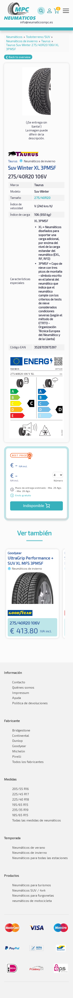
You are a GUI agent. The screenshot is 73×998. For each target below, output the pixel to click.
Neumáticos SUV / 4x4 (28, 890)
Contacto (18, 682)
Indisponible (33, 506)
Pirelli (16, 756)
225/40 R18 (20, 799)
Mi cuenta (49, 11)
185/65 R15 (20, 815)
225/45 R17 (20, 794)
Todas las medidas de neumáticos (36, 820)
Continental (20, 735)
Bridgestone (21, 730)
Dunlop (17, 740)
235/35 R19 (20, 810)
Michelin (18, 751)
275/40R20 (42, 197)
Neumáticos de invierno (29, 852)
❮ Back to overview (18, 57)
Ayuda (16, 698)
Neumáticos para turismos (31, 885)
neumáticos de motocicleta (32, 901)
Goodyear (19, 746)
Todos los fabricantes (28, 762)
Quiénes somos (23, 687)
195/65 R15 (20, 804)
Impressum (20, 693)
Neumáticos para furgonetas (33, 895)
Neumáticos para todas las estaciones (40, 858)
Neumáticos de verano (28, 847)
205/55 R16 (20, 789)
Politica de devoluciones (30, 703)
